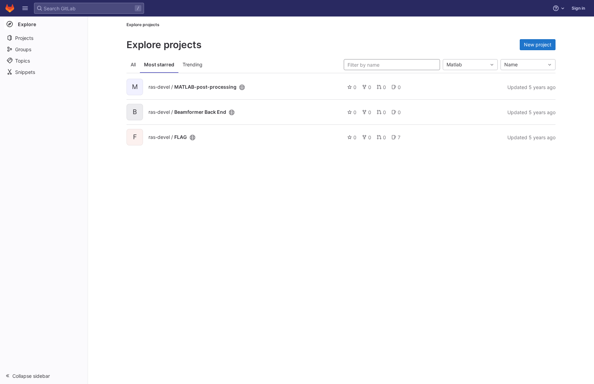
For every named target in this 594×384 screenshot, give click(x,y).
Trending (192, 64)
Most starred (159, 64)
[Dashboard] (10, 8)
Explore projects (143, 24)
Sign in (578, 8)
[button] (25, 8)
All (133, 64)
